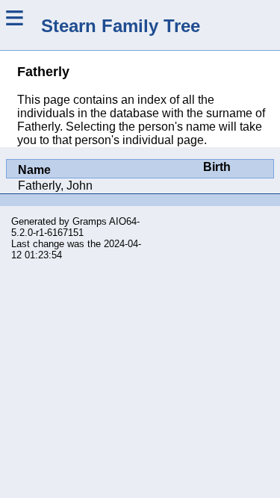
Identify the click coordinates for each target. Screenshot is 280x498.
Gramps (89, 221)
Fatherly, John (55, 185)
